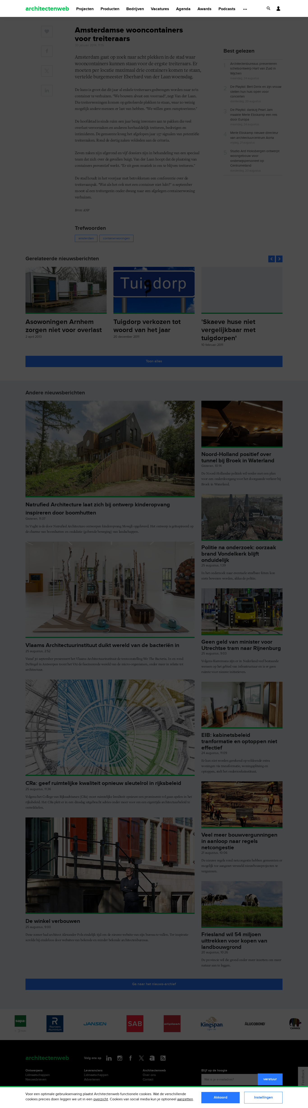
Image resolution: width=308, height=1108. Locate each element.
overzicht (100, 1099)
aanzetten (185, 1099)
